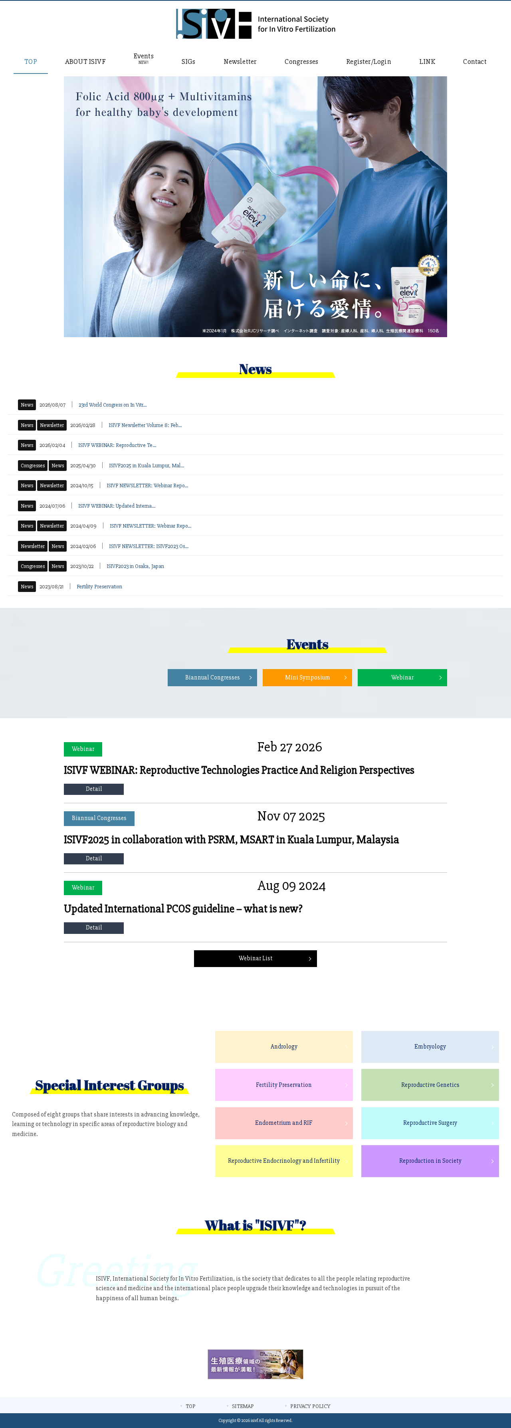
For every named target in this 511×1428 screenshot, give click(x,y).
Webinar (402, 677)
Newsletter (52, 425)
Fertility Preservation (99, 586)
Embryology (430, 1047)
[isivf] (255, 37)
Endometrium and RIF (284, 1123)
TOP (191, 1406)
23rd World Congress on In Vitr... (113, 404)
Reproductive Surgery (430, 1123)
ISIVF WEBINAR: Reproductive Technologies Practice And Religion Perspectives (239, 770)
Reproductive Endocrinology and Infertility (284, 1161)
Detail (94, 789)
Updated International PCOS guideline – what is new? (183, 909)
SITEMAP (243, 1406)
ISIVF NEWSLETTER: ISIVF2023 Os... (148, 546)
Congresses (33, 465)
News (27, 404)
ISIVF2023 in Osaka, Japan (135, 566)
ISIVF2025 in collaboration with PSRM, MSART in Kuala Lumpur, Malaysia (231, 839)
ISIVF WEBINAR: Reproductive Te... (117, 445)
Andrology (284, 1047)
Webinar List (256, 958)
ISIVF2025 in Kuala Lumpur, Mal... (146, 465)
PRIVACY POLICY (310, 1406)
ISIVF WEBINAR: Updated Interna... (116, 505)
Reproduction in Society (430, 1161)
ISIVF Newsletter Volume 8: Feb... (145, 425)
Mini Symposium (307, 677)
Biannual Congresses (212, 677)
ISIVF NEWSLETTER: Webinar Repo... (147, 485)
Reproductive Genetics (430, 1085)
